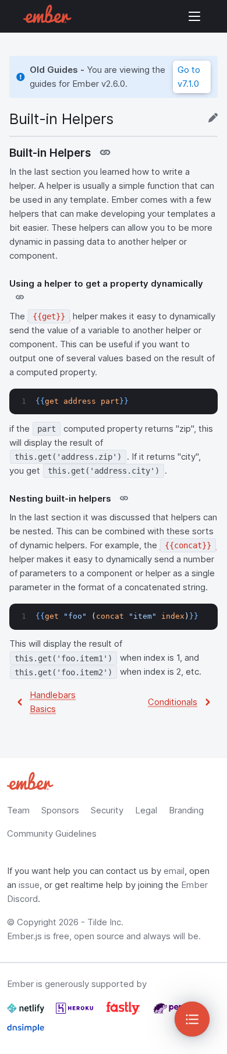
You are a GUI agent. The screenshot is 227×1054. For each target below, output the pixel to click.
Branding (186, 810)
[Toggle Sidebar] (192, 1019)
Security (107, 810)
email (174, 870)
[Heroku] (75, 1012)
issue (29, 884)
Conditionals (172, 701)
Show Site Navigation (194, 16)
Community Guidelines (52, 833)
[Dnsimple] (25, 1032)
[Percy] (171, 1012)
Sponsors (60, 810)
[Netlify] (27, 1012)
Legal (146, 810)
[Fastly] (124, 1012)
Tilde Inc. (105, 922)
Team (18, 810)
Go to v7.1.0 (189, 76)
